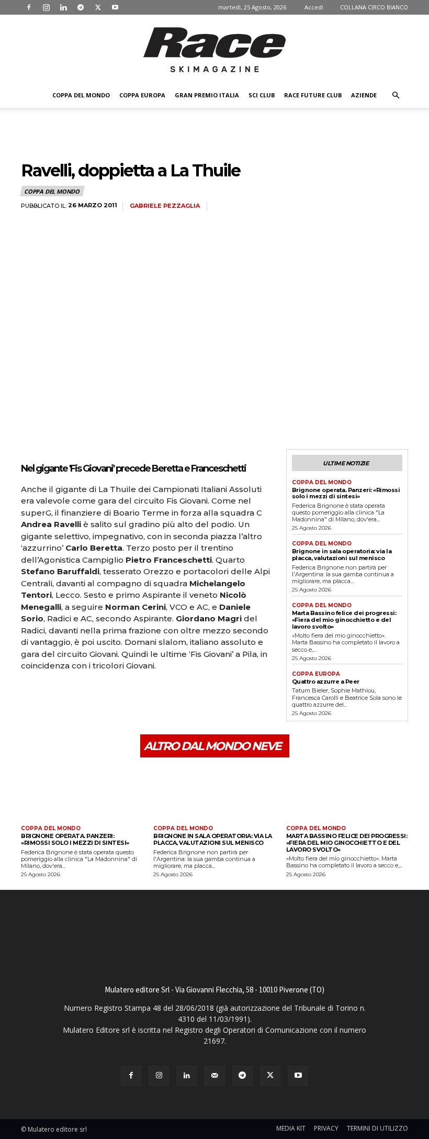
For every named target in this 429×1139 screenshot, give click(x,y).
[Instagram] (46, 7)
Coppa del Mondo (81, 95)
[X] (98, 7)
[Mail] (214, 1076)
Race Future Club (313, 95)
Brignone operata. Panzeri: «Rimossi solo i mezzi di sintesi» (346, 493)
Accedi (313, 7)
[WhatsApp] (103, 695)
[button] (395, 95)
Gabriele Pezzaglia (165, 206)
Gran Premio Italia (207, 95)
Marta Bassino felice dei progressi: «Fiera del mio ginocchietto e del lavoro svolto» (344, 619)
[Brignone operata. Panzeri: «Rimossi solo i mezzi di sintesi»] (82, 792)
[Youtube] (115, 7)
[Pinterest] (79, 695)
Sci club (262, 95)
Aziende (364, 95)
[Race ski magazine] (214, 49)
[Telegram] (80, 7)
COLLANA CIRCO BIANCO (374, 7)
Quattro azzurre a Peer (325, 681)
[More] (128, 695)
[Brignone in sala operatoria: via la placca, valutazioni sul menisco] (214, 792)
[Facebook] (29, 7)
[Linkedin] (63, 7)
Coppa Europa (142, 95)
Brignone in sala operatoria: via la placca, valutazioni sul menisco (342, 555)
